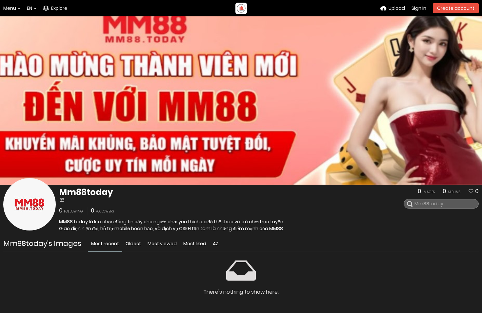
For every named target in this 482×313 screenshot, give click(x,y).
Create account (455, 8)
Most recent (105, 243)
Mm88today (86, 192)
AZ (215, 243)
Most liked (194, 243)
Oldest (133, 243)
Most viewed (162, 243)
